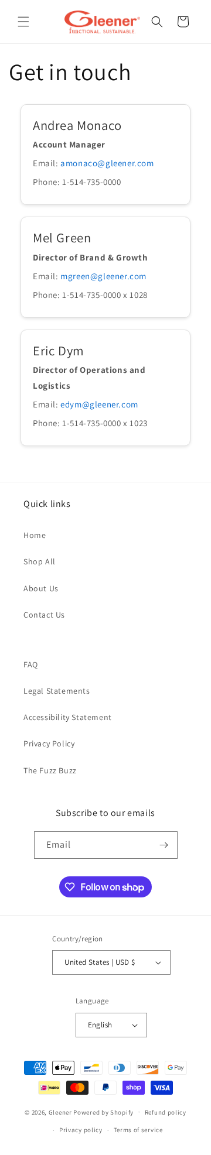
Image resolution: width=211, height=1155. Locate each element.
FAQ (30, 664)
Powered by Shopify (103, 1112)
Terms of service (138, 1130)
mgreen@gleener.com (103, 276)
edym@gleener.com (99, 404)
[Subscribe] (164, 845)
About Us (41, 588)
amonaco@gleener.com (107, 163)
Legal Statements (56, 691)
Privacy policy (81, 1130)
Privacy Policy (48, 743)
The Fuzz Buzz (50, 770)
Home (34, 535)
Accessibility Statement (67, 717)
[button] (23, 22)
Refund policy (165, 1112)
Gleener (60, 1112)
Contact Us (44, 614)
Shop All (39, 561)
